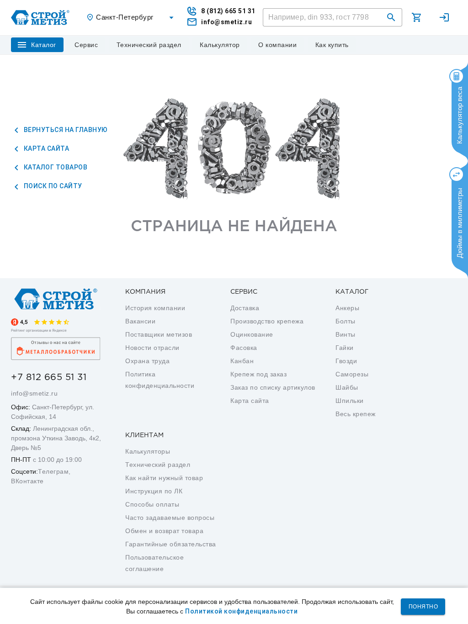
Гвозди (346, 361)
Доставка (244, 308)
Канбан (242, 361)
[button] (391, 17)
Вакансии (140, 321)
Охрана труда (147, 361)
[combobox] (131, 17)
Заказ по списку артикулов (272, 387)
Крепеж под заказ (258, 374)
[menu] (86, 44)
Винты (345, 334)
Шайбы (346, 387)
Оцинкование (251, 334)
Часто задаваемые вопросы (169, 517)
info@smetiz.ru (34, 393)
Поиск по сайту (52, 186)
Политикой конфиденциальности (241, 611)
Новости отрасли (152, 347)
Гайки (344, 347)
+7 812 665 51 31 (48, 377)
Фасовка (243, 347)
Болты (345, 321)
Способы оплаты (152, 504)
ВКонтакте (27, 481)
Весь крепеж (355, 414)
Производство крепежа (266, 321)
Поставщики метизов (158, 334)
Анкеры (347, 308)
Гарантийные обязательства (170, 544)
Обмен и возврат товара (164, 530)
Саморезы (351, 374)
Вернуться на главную (65, 129)
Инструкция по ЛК (153, 491)
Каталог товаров (54, 167)
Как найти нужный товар (164, 477)
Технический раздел (157, 464)
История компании (155, 308)
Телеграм (53, 471)
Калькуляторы (147, 451)
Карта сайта (45, 148)
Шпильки (349, 400)
